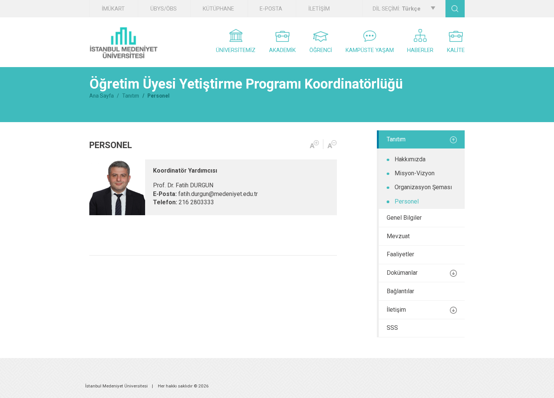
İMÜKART (113, 8)
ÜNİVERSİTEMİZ (236, 50)
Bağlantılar (400, 291)
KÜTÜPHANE (218, 8)
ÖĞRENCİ (320, 50)
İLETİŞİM (319, 8)
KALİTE (456, 50)
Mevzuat (398, 236)
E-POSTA (271, 8)
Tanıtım (130, 96)
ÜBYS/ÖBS (163, 8)
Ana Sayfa (101, 96)
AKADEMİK (282, 50)
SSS (392, 327)
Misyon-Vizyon (415, 173)
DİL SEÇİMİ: (397, 8)
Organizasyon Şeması (423, 187)
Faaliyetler (400, 254)
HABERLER (420, 50)
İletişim (396, 309)
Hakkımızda (410, 159)
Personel (407, 201)
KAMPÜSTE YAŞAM (370, 50)
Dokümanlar (402, 272)
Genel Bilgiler (404, 217)
